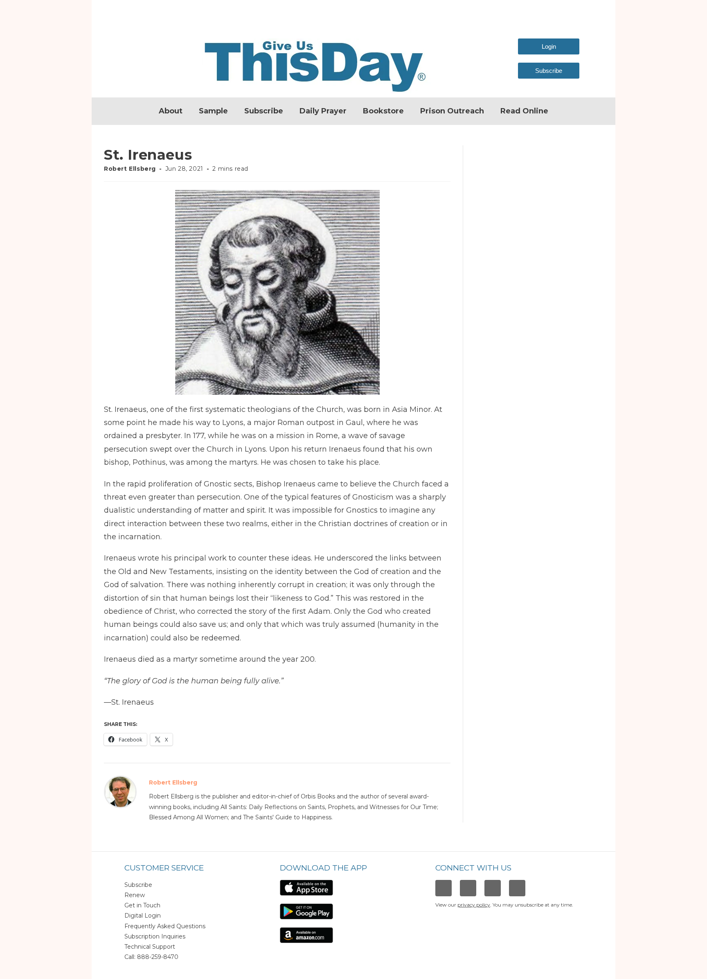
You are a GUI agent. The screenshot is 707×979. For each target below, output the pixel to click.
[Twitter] (492, 888)
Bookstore (383, 110)
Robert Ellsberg (130, 168)
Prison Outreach (452, 110)
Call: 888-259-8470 (151, 957)
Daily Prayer (323, 110)
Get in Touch (142, 905)
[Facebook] (443, 888)
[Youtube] (517, 888)
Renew (134, 895)
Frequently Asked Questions (164, 926)
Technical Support (149, 946)
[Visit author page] (120, 791)
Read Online (524, 110)
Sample (213, 110)
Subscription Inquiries (154, 936)
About (170, 110)
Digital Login (142, 915)
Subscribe (263, 110)
